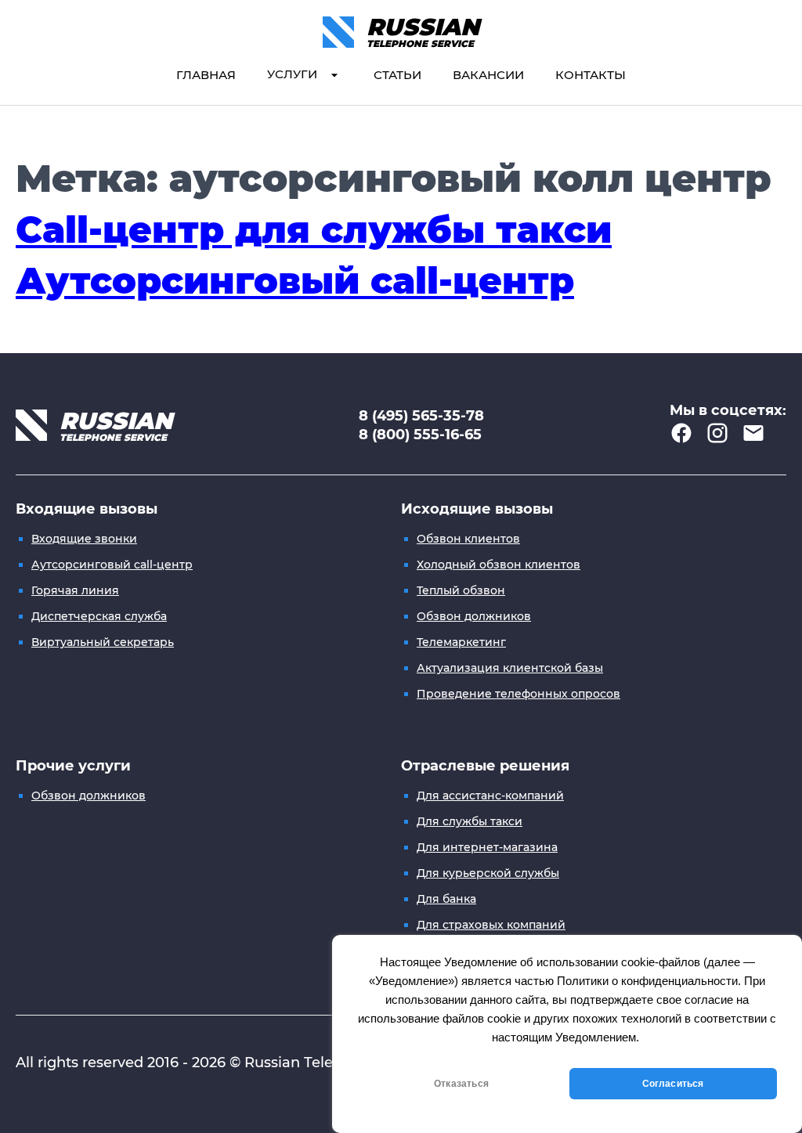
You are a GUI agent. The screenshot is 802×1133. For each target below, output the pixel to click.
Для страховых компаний (491, 925)
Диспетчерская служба (99, 616)
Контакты (590, 74)
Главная (206, 74)
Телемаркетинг (461, 642)
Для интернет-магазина (487, 847)
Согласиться (673, 1083)
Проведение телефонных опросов (518, 694)
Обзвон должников (474, 616)
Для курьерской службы (488, 873)
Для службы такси (469, 821)
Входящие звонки (84, 539)
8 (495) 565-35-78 (421, 415)
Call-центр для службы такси (314, 229)
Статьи (397, 74)
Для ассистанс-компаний (490, 795)
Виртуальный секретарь (102, 642)
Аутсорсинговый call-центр (295, 280)
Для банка (446, 899)
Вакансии (488, 74)
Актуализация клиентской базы (510, 668)
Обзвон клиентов (468, 539)
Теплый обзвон (461, 590)
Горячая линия (75, 590)
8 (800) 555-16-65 (420, 434)
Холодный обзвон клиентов (498, 564)
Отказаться (461, 1083)
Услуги (292, 74)
